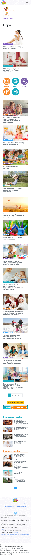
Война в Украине (13, 10)
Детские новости (8, 381)
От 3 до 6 (6, 211)
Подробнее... (20, 548)
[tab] (15, 488)
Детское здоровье (9, 281)
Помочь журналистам (15, 402)
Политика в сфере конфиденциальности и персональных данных (15, 534)
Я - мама (3, 504)
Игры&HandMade (9, 506)
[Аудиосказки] (15, 407)
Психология (7, 185)
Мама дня (15, 86)
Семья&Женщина (13, 504)
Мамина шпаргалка (8, 509)
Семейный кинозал (24, 504)
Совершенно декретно (21, 509)
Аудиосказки (6, 97)
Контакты (3, 539)
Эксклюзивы (11, 15)
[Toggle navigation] (27, 2)
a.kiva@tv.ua (3, 529)
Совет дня (24, 86)
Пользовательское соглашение (8, 536)
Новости (6, 86)
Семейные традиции (9, 308)
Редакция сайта (4, 538)
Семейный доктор (21, 506)
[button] (23, 2)
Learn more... (25, 552)
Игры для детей (8, 43)
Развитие (6, 234)
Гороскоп (15, 97)
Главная (5, 18)
